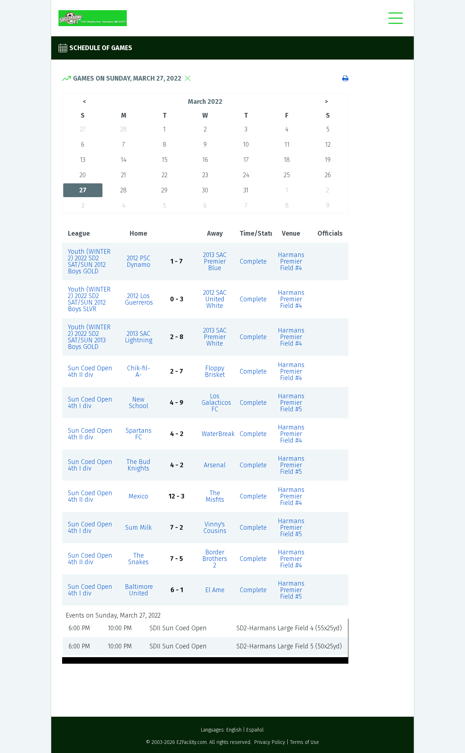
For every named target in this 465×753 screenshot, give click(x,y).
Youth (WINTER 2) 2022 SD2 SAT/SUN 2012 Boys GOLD (89, 261)
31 (245, 190)
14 (123, 160)
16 (205, 160)
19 (328, 160)
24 (246, 175)
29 (164, 190)
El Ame (215, 590)
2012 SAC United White (215, 299)
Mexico (138, 496)
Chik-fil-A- (138, 371)
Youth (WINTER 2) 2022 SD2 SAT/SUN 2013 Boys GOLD (89, 337)
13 (82, 160)
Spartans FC (138, 434)
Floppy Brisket (215, 371)
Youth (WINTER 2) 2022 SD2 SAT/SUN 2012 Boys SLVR (89, 299)
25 (287, 175)
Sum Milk (138, 528)
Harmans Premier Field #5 (291, 402)
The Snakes (138, 558)
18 (287, 160)
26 (328, 175)
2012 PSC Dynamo (138, 261)
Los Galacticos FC (216, 402)
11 (287, 144)
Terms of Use (304, 742)
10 (246, 144)
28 (123, 129)
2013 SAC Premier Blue (215, 261)
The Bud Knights (138, 465)
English (234, 730)
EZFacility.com (192, 742)
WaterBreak (218, 434)
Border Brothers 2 (214, 558)
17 (246, 160)
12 (328, 144)
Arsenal (215, 465)
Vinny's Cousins (214, 527)
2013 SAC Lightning (138, 337)
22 (164, 175)
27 (83, 129)
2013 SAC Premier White (215, 336)
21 (123, 175)
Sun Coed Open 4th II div (90, 371)
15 (164, 160)
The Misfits (215, 496)
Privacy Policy (269, 742)
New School (138, 402)
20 (83, 175)
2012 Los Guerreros (139, 299)
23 (205, 175)
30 (205, 190)
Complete (253, 261)
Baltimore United (139, 590)
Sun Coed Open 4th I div (90, 402)
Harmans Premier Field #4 (291, 261)
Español (255, 730)
